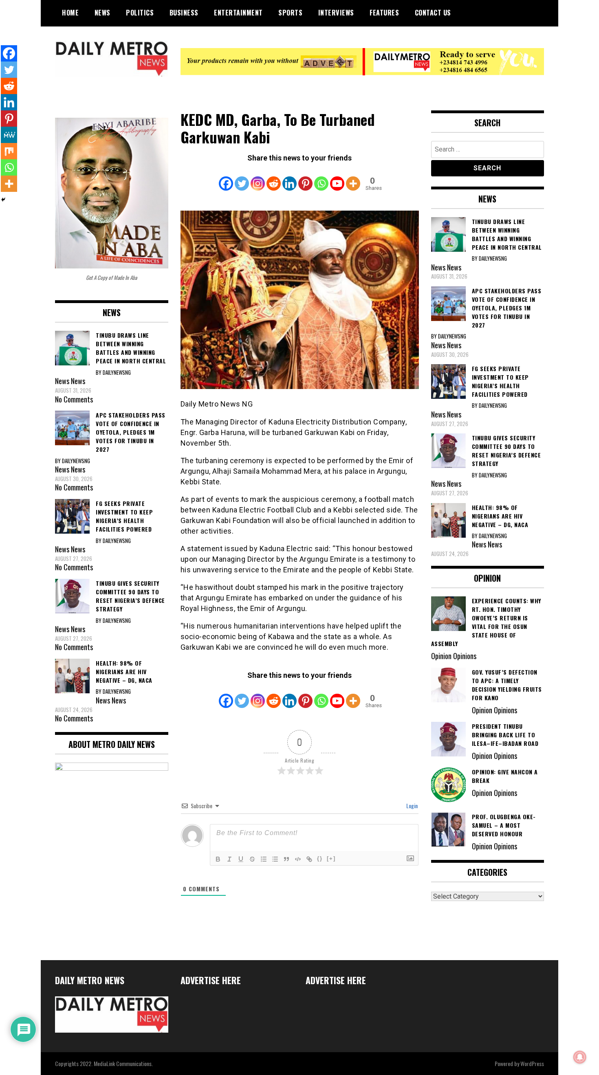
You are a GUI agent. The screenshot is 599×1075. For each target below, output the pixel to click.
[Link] (309, 859)
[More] (353, 178)
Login (411, 805)
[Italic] (229, 859)
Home (70, 13)
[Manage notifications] (579, 1057)
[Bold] (218, 859)
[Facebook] (226, 178)
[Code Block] (298, 859)
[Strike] (252, 859)
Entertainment (238, 13)
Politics (140, 13)
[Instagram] (258, 178)
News (102, 13)
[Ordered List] (263, 859)
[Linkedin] (289, 178)
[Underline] (241, 859)
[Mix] (9, 151)
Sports (290, 13)
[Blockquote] (286, 859)
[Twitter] (242, 178)
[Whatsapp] (321, 178)
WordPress (532, 1063)
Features (384, 13)
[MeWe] (9, 135)
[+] (331, 858)
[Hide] (3, 199)
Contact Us (433, 13)
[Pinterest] (305, 178)
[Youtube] (337, 178)
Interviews (336, 13)
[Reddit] (273, 178)
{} (320, 858)
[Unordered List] (275, 859)
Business (184, 13)
